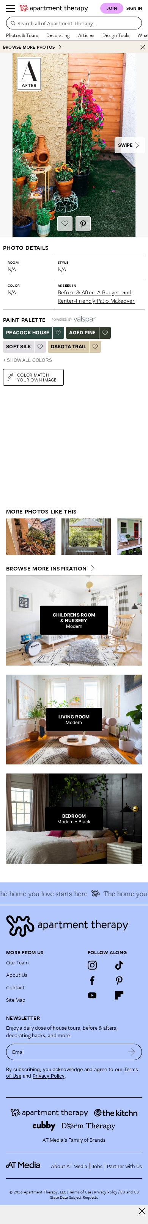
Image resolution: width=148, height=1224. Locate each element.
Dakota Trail (68, 346)
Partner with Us (124, 1166)
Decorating (58, 35)
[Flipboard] (119, 995)
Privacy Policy (49, 1076)
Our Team (17, 962)
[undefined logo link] (54, 8)
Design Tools (115, 35)
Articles (86, 35)
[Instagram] (92, 965)
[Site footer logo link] (74, 926)
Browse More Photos (29, 47)
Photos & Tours (22, 35)
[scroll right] (136, 536)
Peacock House (27, 332)
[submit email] (131, 1052)
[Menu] (10, 8)
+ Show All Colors (27, 360)
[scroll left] (12, 536)
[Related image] (30, 536)
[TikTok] (119, 965)
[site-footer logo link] (23, 1166)
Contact (15, 987)
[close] (142, 1211)
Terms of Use (80, 1192)
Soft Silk (18, 346)
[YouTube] (92, 995)
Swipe (125, 145)
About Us (16, 975)
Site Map (15, 1000)
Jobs (97, 1166)
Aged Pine (82, 332)
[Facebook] (92, 980)
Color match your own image (37, 377)
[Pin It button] (83, 223)
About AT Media (69, 1166)
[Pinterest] (119, 980)
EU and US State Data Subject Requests (94, 1194)
